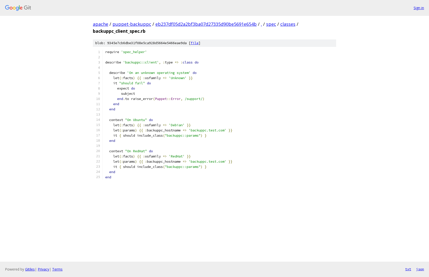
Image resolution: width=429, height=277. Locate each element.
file (195, 43)
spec (271, 24)
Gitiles (30, 269)
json (420, 269)
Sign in (419, 7)
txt (408, 269)
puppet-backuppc (131, 24)
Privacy (43, 269)
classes (287, 24)
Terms (57, 269)
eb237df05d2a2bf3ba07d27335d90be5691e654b (206, 24)
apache (100, 24)
